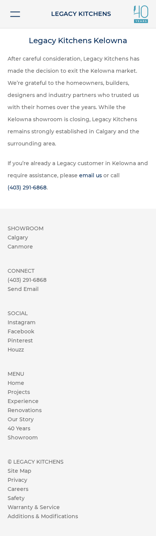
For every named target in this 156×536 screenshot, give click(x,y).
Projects (19, 392)
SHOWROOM (26, 228)
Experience (23, 401)
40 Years (19, 428)
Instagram (22, 322)
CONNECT (21, 270)
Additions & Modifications (43, 516)
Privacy (17, 480)
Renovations (25, 410)
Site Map (19, 470)
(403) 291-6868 (27, 187)
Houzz (16, 349)
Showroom (23, 437)
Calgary (18, 237)
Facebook (21, 331)
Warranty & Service (34, 507)
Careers (18, 489)
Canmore (20, 246)
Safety (16, 498)
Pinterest (20, 340)
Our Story (21, 419)
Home (16, 383)
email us (90, 175)
